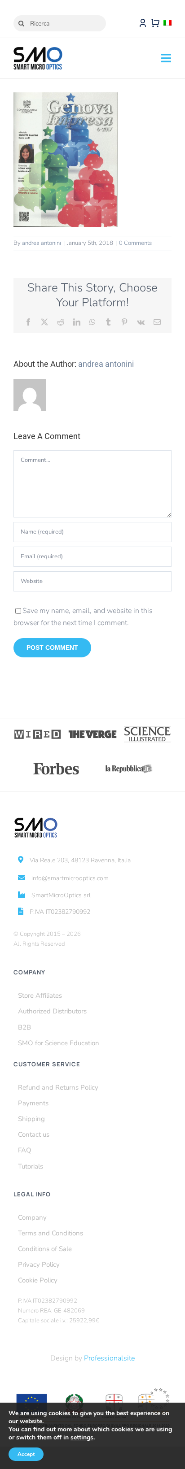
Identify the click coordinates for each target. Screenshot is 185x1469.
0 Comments (135, 243)
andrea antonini (41, 243)
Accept (26, 1454)
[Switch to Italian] (167, 23)
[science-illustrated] (147, 729)
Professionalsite (109, 1358)
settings (81, 1438)
